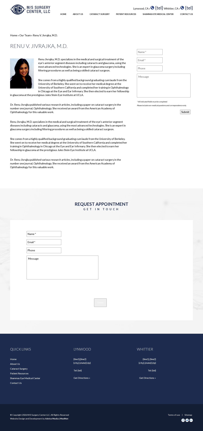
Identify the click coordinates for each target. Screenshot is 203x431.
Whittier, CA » (172, 8)
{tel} (159, 7)
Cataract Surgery (100, 14)
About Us (78, 14)
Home (63, 14)
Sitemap (188, 415)
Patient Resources (126, 14)
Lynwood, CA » (141, 8)
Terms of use (174, 415)
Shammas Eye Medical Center (158, 14)
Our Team (25, 35)
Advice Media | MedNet (56, 418)
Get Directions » (82, 377)
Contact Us (186, 14)
